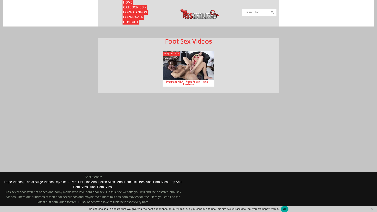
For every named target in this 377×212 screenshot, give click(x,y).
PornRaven (133, 17)
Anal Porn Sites (101, 187)
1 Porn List (75, 182)
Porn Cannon (135, 12)
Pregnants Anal (171, 54)
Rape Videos (13, 182)
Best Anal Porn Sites (153, 182)
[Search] (272, 12)
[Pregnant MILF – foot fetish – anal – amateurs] (188, 65)
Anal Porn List (127, 182)
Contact (130, 22)
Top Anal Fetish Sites (100, 182)
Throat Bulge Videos (39, 182)
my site (61, 182)
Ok (284, 208)
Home (128, 2)
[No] (372, 209)
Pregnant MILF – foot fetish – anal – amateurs (188, 83)
